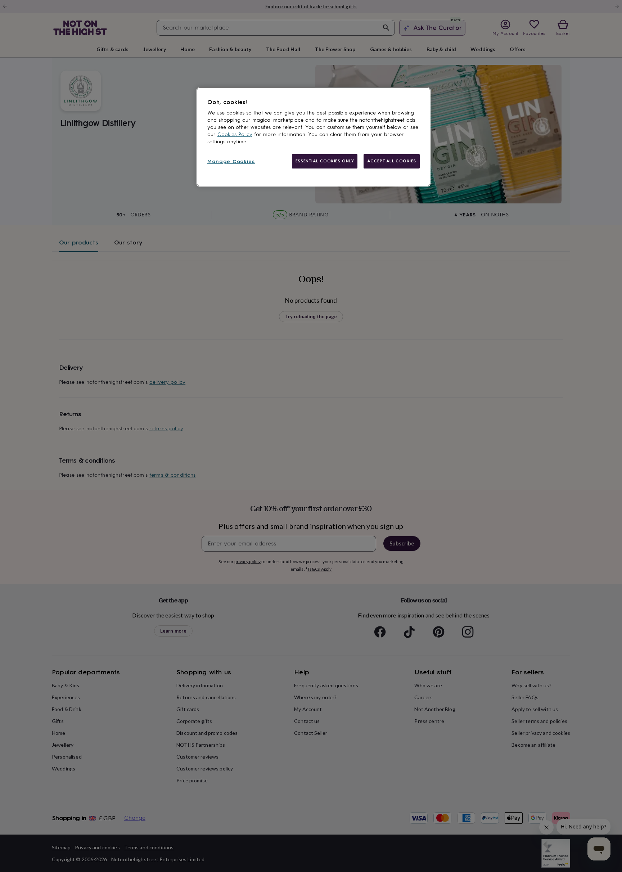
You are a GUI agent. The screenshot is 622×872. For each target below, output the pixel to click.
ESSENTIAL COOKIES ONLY (325, 160)
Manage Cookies (231, 161)
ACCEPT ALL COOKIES (391, 160)
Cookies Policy (234, 134)
